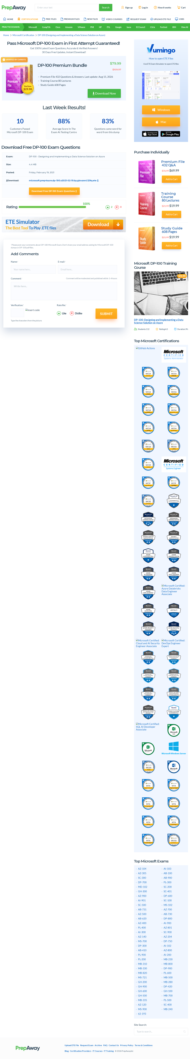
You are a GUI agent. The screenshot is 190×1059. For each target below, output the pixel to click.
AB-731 (142, 909)
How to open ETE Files (161, 58)
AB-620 (142, 918)
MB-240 (168, 1009)
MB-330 (142, 968)
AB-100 (168, 873)
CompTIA (46, 27)
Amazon (69, 27)
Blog (67, 1051)
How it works (164, 7)
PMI (92, 27)
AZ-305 (142, 873)
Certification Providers (80, 1051)
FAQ (105, 1045)
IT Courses (97, 1051)
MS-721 (142, 977)
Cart (183, 7)
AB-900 (168, 877)
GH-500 (142, 995)
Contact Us (114, 1045)
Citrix (152, 27)
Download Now (105, 93)
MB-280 (168, 981)
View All (184, 27)
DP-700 (142, 882)
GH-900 (142, 986)
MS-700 (142, 941)
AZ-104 (142, 868)
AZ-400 (142, 923)
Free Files (51, 19)
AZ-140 (142, 936)
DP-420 (168, 986)
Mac (163, 122)
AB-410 (142, 950)
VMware (81, 27)
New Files (92, 19)
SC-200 (168, 886)
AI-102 (167, 945)
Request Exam (138, 19)
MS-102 (168, 904)
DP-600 (168, 895)
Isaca (129, 27)
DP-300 (142, 945)
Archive (98, 1045)
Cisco (58, 27)
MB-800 (168, 963)
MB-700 (168, 995)
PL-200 (142, 959)
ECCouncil (140, 27)
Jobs (181, 19)
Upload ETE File (162, 19)
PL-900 (142, 954)
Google (118, 27)
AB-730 (168, 913)
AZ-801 (168, 927)
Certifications (29, 19)
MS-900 (142, 1009)
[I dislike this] (117, 207)
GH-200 (142, 981)
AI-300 (142, 932)
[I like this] (108, 207)
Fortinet (163, 27)
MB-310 (142, 963)
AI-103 (167, 868)
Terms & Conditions (144, 1045)
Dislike (78, 313)
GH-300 (142, 891)
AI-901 (142, 900)
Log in (145, 7)
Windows (163, 110)
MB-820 (142, 972)
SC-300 (142, 877)
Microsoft (33, 27)
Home (10, 19)
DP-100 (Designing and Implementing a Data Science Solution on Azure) (71, 35)
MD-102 (142, 886)
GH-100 (168, 990)
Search (105, 7)
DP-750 (168, 941)
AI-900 (167, 923)
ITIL (108, 27)
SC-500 (142, 904)
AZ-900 (142, 895)
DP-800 (168, 918)
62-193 (142, 1013)
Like (64, 313)
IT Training (109, 1051)
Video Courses (114, 19)
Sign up (129, 7)
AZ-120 (142, 1004)
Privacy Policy (126, 1045)
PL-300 (167, 882)
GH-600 (142, 990)
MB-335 (142, 1000)
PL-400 (142, 927)
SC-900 (168, 932)
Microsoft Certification (23, 35)
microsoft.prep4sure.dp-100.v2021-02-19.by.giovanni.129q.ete (62, 180)
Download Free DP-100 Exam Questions (53, 191)
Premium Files (72, 19)
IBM (174, 27)
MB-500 (168, 977)
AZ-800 (168, 950)
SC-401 (168, 891)
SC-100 (168, 900)
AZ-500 (142, 913)
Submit (106, 314)
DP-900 (168, 968)
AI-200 (167, 954)
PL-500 (167, 1000)
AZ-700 (168, 909)
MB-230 (168, 959)
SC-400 (168, 1004)
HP (100, 27)
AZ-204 (168, 936)
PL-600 (167, 972)
